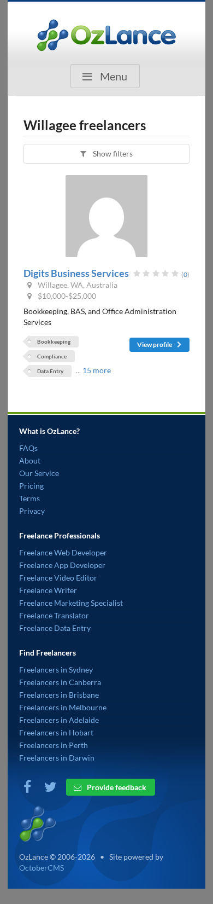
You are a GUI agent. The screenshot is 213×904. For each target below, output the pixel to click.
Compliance (52, 356)
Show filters (112, 153)
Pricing (31, 485)
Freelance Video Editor (58, 577)
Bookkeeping (53, 341)
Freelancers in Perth (53, 745)
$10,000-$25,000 (66, 295)
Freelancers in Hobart (56, 732)
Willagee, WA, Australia (76, 284)
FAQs (28, 448)
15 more (96, 370)
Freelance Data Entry (55, 628)
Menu (112, 76)
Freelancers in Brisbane (59, 694)
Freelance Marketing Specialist (71, 602)
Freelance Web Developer (63, 552)
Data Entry (50, 371)
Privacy (32, 510)
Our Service (39, 473)
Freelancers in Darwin (56, 757)
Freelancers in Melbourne (62, 707)
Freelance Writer (48, 590)
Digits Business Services (76, 273)
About (29, 460)
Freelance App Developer (62, 565)
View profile (155, 344)
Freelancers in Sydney (56, 669)
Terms (29, 498)
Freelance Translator (54, 615)
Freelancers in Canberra (60, 682)
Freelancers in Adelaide (59, 720)
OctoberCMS (41, 867)
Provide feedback (115, 787)
